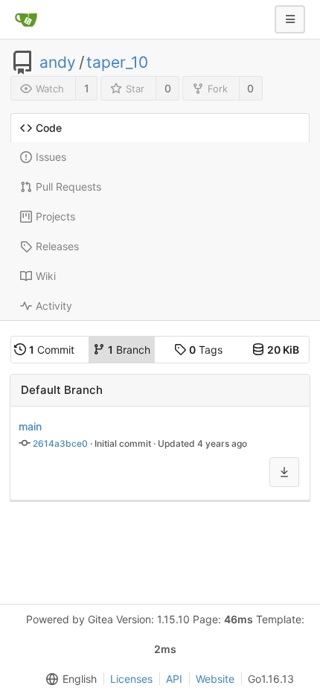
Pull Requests (68, 186)
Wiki (46, 276)
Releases (57, 246)
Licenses (131, 678)
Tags (206, 349)
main (30, 426)
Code (49, 127)
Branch (129, 349)
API (174, 678)
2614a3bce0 (60, 443)
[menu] (68, 679)
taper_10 (117, 62)
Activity (54, 305)
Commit (51, 349)
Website (215, 678)
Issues (51, 156)
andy (57, 62)
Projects (55, 216)
